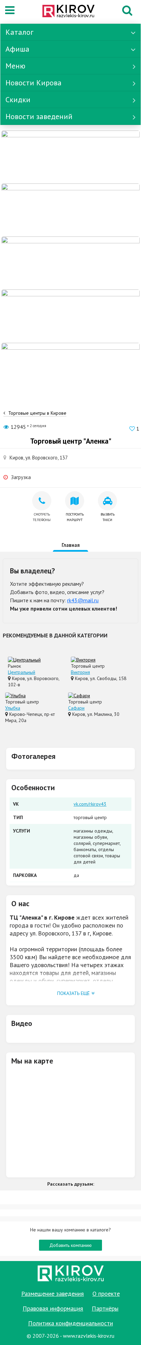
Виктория (80, 672)
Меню (15, 66)
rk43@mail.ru (83, 600)
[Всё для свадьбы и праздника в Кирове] (70, 156)
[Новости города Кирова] (70, 263)
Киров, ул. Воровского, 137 (39, 457)
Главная (71, 545)
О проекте (106, 1294)
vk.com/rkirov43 (90, 804)
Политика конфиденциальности (70, 1323)
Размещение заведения (52, 1294)
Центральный (21, 672)
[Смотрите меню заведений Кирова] (70, 369)
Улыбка (12, 708)
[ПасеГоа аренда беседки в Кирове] (70, 316)
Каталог (19, 32)
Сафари (76, 708)
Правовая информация (53, 1308)
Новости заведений (39, 116)
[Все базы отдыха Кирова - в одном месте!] (70, 209)
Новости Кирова (33, 82)
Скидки (17, 99)
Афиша (17, 49)
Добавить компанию (70, 1245)
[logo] (68, 12)
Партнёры (105, 1308)
